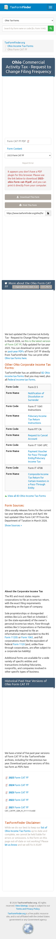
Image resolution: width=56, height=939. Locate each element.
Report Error (28, 163)
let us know (11, 844)
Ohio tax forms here (15, 358)
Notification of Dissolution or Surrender (36, 396)
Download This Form (29, 197)
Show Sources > (13, 525)
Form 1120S (11, 637)
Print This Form (29, 205)
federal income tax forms (21, 379)
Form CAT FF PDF (16, 141)
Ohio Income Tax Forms (20, 46)
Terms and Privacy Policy (28, 909)
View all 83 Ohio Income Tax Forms (27, 496)
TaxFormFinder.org (14, 42)
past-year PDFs (16, 351)
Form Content (14, 148)
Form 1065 (27, 637)
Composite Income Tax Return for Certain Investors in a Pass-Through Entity (38, 481)
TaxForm (20, 7)
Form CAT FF (19, 777)
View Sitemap (21, 906)
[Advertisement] (28, 107)
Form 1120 (19, 644)
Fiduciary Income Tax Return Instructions (37, 419)
